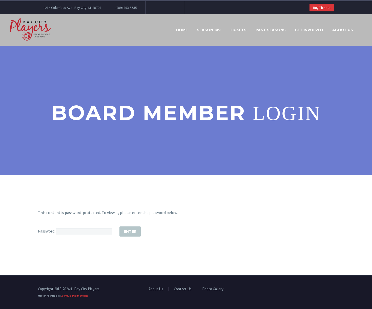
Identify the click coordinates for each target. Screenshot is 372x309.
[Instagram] (165, 8)
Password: (47, 231)
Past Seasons (271, 30)
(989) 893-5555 (126, 7)
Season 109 (209, 30)
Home (182, 30)
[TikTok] (172, 8)
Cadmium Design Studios (74, 295)
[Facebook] (157, 8)
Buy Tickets (321, 7)
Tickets (238, 30)
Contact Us (183, 289)
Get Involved (309, 30)
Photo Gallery (212, 289)
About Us (342, 30)
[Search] (362, 30)
